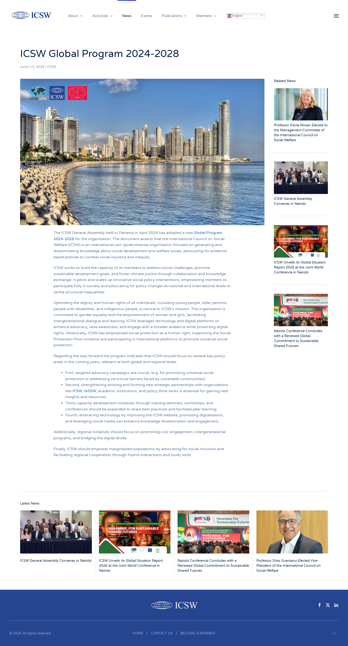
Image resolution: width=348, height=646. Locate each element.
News (126, 16)
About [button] (73, 16)
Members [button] (204, 16)
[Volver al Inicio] (33, 15)
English (236, 15)
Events (146, 16)
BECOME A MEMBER (197, 633)
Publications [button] (172, 16)
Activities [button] (100, 16)
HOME (138, 633)
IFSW (77, 391)
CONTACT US (162, 633)
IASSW (90, 391)
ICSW (51, 67)
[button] (336, 15)
